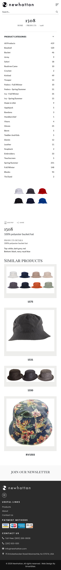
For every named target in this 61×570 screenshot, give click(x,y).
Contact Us (7, 515)
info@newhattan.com (16, 548)
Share (22, 223)
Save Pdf (10, 223)
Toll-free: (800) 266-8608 (17, 538)
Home (20, 25)
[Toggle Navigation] (57, 5)
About (5, 511)
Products (31, 25)
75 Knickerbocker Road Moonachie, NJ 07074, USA (29, 554)
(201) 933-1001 (12, 543)
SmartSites (30, 566)
